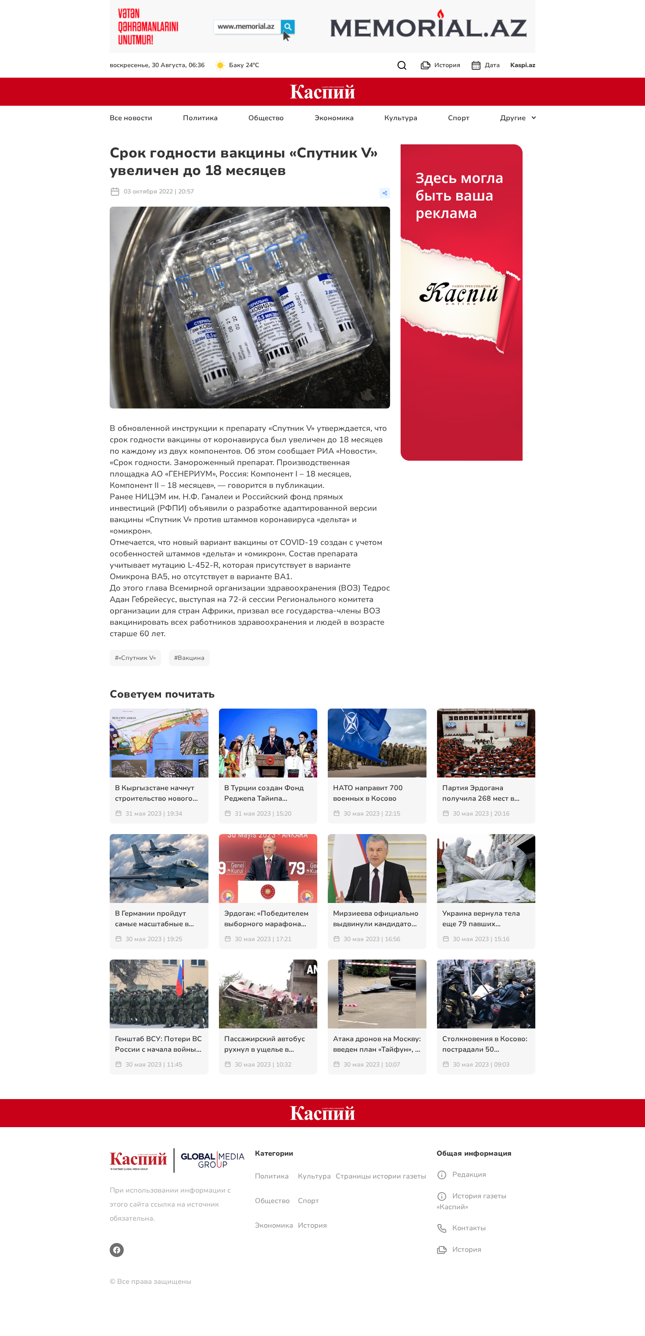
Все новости (131, 118)
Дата (492, 65)
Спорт (458, 118)
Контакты (468, 1228)
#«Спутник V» (135, 658)
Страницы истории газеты (381, 1176)
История (447, 65)
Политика (200, 118)
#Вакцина (189, 658)
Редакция (468, 1174)
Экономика (334, 118)
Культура (400, 118)
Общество (266, 118)
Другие (513, 118)
